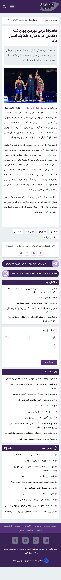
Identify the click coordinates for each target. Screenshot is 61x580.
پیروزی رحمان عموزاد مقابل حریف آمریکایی (36, 303)
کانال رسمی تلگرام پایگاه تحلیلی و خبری (26, 263)
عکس (21, 530)
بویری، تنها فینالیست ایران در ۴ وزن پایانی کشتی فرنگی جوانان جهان (30, 310)
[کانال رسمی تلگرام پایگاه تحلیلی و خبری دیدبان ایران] (55, 263)
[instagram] (36, 540)
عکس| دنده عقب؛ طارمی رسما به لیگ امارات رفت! (32, 482)
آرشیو (10, 448)
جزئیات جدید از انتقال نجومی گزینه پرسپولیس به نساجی (30, 378)
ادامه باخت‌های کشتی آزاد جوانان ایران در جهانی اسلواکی (29, 505)
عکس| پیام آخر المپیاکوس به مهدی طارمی (36, 499)
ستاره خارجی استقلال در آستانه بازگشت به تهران (34, 394)
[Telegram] (40, 253)
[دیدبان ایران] (49, 6)
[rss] (46, 540)
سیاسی (37, 526)
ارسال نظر (49, 362)
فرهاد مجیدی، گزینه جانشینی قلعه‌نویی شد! (36, 400)
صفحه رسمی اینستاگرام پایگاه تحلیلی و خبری (35, 273)
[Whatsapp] (20, 253)
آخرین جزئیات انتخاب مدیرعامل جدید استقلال (34, 454)
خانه (55, 20)
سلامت (30, 530)
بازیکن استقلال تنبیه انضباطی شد (39, 488)
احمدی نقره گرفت (47, 297)
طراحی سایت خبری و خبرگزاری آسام (27, 560)
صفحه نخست (50, 526)
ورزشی (47, 20)
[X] (34, 253)
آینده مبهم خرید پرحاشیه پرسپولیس (39, 405)
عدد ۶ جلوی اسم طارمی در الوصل (39, 460)
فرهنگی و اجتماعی (12, 526)
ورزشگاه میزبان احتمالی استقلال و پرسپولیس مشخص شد (30, 433)
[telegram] (25, 540)
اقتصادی (28, 526)
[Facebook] (27, 253)
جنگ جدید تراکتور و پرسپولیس (41, 411)
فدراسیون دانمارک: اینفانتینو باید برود (38, 476)
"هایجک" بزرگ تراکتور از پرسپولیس (40, 417)
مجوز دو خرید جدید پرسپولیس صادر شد (37, 439)
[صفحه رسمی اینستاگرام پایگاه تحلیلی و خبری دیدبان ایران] (5, 273)
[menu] (12, 6)
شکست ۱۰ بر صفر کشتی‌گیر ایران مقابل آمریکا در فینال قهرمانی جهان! (31, 318)
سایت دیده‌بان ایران (36, 108)
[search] (4, 6)
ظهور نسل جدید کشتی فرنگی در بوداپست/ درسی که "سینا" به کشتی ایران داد (31, 290)
